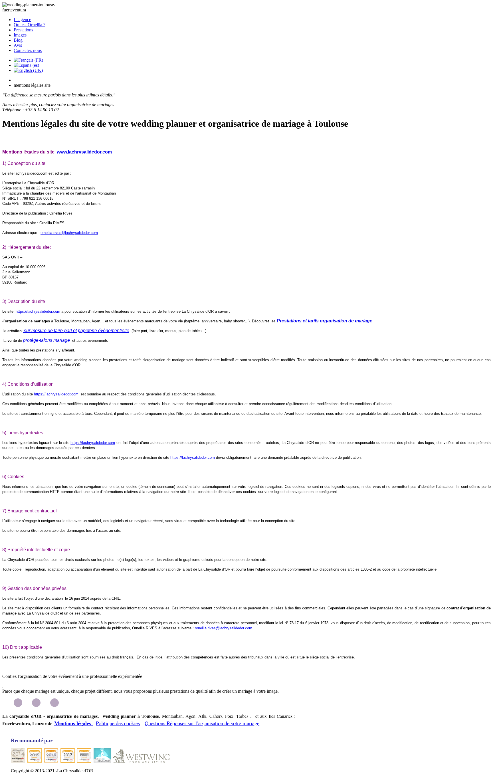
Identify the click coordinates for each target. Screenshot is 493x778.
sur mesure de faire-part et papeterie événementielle (76, 330)
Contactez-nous (28, 50)
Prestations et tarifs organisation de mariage (324, 320)
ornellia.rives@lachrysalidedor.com (69, 233)
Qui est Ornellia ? (29, 24)
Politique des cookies (118, 723)
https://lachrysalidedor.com (38, 311)
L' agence (22, 19)
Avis (18, 45)
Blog (18, 40)
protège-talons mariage (46, 340)
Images (20, 35)
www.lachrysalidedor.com (84, 151)
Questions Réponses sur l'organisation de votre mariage (202, 723)
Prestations (23, 29)
